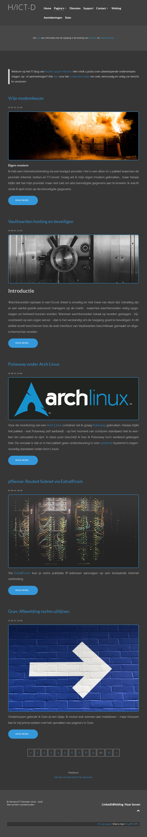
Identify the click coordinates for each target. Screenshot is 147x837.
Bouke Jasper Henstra (58, 71)
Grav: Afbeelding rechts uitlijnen (38, 611)
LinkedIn (108, 804)
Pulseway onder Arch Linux (33, 364)
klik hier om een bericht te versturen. (74, 777)
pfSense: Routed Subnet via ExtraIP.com (45, 481)
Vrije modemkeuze (26, 98)
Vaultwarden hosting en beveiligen (40, 221)
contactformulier (80, 76)
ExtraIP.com (22, 573)
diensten (93, 38)
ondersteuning (107, 38)
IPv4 (127, 824)
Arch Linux (54, 425)
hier (38, 38)
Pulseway (99, 425)
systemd (106, 443)
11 (109, 752)
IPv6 (133, 824)
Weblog (118, 804)
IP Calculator (104, 824)
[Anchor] (46, 98)
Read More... (23, 200)
